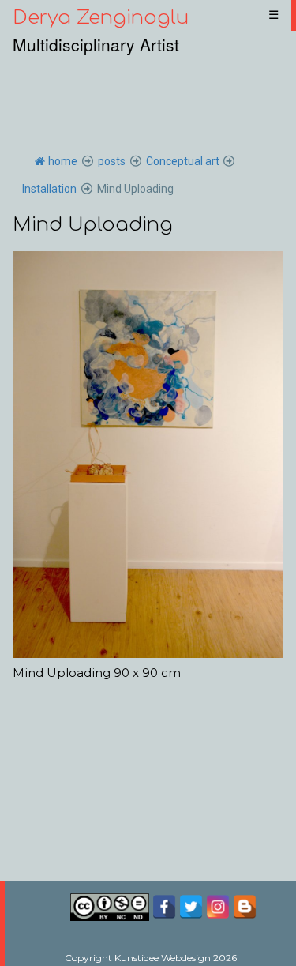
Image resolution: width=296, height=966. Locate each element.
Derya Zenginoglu (101, 17)
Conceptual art (182, 161)
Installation (49, 188)
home (62, 161)
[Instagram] (218, 905)
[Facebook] (165, 905)
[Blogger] (245, 905)
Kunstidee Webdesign (162, 958)
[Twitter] (191, 905)
